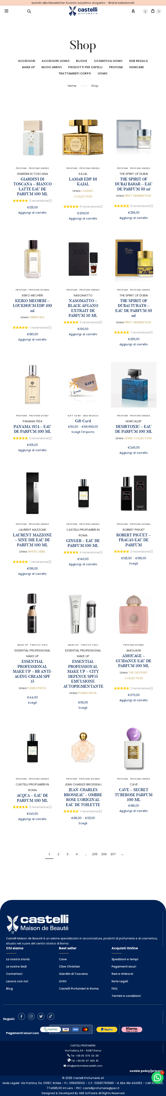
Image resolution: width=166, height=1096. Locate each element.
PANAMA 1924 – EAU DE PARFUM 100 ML (32, 429)
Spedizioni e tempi (125, 959)
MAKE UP (28, 67)
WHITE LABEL (36, 551)
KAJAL (83, 174)
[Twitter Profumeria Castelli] (42, 1019)
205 (95, 854)
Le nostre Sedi (16, 966)
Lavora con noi (17, 981)
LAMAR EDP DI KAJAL (83, 182)
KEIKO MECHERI (32, 295)
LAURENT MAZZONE (32, 529)
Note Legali (120, 981)
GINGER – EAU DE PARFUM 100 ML (83, 543)
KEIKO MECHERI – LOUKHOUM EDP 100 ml (32, 305)
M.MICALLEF (134, 421)
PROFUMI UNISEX (39, 168)
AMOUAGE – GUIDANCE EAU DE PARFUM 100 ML (133, 660)
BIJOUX (81, 61)
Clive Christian (69, 966)
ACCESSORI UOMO (56, 61)
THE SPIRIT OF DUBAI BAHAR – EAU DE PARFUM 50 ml (133, 184)
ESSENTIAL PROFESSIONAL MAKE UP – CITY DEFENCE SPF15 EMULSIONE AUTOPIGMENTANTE (83, 674)
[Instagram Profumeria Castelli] (32, 1019)
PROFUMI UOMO (39, 415)
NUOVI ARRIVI (52, 67)
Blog (9, 989)
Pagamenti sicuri (124, 966)
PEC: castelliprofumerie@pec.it (97, 1088)
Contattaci (14, 974)
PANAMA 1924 (32, 421)
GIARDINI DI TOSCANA (32, 174)
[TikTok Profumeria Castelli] (51, 1019)
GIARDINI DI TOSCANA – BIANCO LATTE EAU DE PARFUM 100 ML (32, 187)
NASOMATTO (83, 295)
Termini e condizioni (126, 996)
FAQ (114, 989)
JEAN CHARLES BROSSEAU (83, 784)
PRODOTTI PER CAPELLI (85, 67)
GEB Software (88, 1093)
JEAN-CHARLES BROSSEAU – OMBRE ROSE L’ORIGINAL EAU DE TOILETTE (83, 797)
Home (72, 86)
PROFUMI (116, 67)
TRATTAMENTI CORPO (75, 73)
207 (113, 854)
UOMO (103, 73)
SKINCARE (136, 67)
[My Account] (133, 11)
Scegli (133, 563)
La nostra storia (18, 959)
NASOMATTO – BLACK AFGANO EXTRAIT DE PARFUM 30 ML (83, 308)
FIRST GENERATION (138, 195)
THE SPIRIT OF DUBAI (133, 174)
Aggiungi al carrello (32, 213)
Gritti (62, 981)
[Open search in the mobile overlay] (29, 11)
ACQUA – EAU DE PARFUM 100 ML (32, 798)
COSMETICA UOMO (108, 61)
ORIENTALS (36, 317)
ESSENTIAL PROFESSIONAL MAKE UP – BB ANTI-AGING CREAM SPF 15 (32, 671)
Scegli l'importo (83, 432)
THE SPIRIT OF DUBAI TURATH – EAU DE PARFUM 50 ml (133, 308)
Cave (63, 959)
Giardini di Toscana (73, 974)
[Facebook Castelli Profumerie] (22, 1019)
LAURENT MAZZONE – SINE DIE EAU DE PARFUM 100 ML (32, 540)
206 (104, 854)
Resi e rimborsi (122, 974)
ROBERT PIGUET (134, 529)
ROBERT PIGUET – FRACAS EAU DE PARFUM (133, 540)
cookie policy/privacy (146, 1071)
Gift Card (83, 420)
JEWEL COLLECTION (138, 438)
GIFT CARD (74, 415)
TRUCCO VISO (39, 644)
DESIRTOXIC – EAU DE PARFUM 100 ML (133, 429)
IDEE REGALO (138, 61)
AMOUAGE (133, 650)
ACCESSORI (26, 61)
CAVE (134, 784)
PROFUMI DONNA (39, 289)
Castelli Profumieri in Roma (79, 989)
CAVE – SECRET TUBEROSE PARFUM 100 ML (133, 794)
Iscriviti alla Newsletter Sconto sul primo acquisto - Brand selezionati (83, 3)
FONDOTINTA (36, 688)
